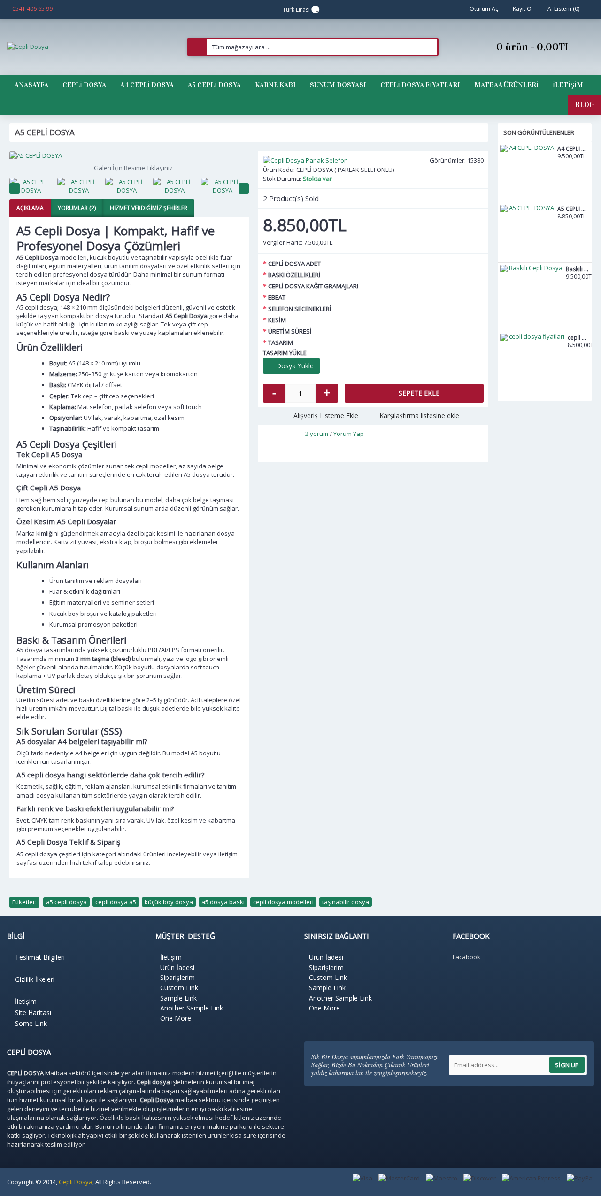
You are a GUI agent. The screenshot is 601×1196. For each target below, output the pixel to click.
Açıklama (30, 208)
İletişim (26, 1001)
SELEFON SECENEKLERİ (299, 308)
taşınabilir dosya (345, 902)
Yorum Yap (348, 433)
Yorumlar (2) (77, 208)
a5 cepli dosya (66, 902)
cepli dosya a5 (115, 902)
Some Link (31, 1023)
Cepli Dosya (75, 1182)
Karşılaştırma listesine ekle (419, 415)
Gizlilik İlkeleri (34, 979)
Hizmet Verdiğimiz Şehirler (148, 208)
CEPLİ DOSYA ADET (294, 263)
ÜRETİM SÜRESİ (290, 331)
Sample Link (178, 998)
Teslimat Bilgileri (40, 957)
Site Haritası (33, 1012)
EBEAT (276, 297)
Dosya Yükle (294, 365)
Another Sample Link (191, 1007)
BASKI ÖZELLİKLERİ (294, 275)
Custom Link (179, 987)
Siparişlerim (177, 977)
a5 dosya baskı (223, 902)
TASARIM (280, 342)
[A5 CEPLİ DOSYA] (129, 155)
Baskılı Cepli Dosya (577, 269)
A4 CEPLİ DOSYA (573, 149)
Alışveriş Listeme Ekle (325, 415)
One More (175, 1018)
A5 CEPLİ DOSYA (573, 209)
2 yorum (316, 433)
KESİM (277, 320)
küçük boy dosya (169, 902)
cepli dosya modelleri (283, 902)
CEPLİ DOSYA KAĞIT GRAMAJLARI (313, 286)
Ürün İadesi (177, 967)
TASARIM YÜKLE (285, 353)
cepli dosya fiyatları (578, 338)
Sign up (567, 1065)
